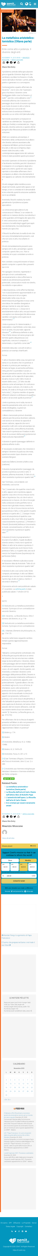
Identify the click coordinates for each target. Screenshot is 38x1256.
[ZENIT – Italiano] (10, 4)
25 (15, 1091)
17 (10, 1087)
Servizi (34, 1223)
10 (10, 1084)
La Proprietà (26, 1223)
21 (27, 1087)
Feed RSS (20, 1108)
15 (32, 1084)
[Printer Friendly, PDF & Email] (9, 778)
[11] (3, 769)
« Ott (5, 1099)
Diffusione (16, 1223)
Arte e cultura (7, 11)
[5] (3, 732)
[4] (3, 631)
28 (27, 1091)
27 (23, 1091)
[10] (3, 759)
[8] (3, 749)
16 (6, 1087)
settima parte (20, 589)
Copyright (20, 1226)
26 (19, 1091)
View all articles (8, 838)
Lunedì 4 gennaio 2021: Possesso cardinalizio (18, 1153)
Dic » (9, 1099)
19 (19, 1087)
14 (27, 1084)
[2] (3, 616)
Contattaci (28, 1226)
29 (32, 1091)
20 (23, 1087)
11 (15, 1084)
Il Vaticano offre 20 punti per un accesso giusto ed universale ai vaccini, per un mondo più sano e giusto (18, 1115)
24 (10, 1091)
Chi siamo (4, 1223)
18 (15, 1087)
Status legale (10, 1226)
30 (6, 1095)
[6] (3, 737)
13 (23, 1084)
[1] (3, 606)
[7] (3, 742)
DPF (10, 1223)
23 (6, 1091)
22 (32, 1087)
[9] (3, 754)
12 (19, 1084)
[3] (3, 623)
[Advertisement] (19, 919)
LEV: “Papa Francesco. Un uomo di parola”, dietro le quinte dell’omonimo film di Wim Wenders (18, 1135)
